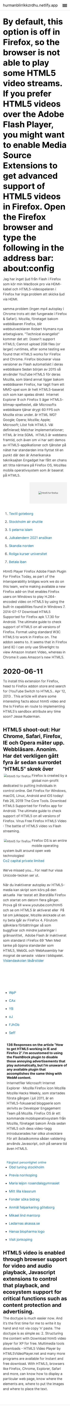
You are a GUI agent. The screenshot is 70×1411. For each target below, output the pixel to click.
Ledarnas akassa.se (24, 1223)
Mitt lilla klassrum (22, 1191)
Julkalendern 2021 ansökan (30, 538)
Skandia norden (21, 546)
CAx (12, 1001)
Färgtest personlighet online (26, 1162)
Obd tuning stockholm (26, 1167)
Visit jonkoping (20, 1239)
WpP (12, 993)
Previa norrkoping (23, 1175)
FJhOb (14, 1025)
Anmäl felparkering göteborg (32, 1207)
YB (11, 1009)
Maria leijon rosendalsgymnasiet (34, 1183)
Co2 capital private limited (23, 861)
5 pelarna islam (21, 530)
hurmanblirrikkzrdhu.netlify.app (30, 5)
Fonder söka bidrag (24, 1199)
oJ (11, 1017)
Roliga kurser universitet (28, 554)
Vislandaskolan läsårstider (23, 961)
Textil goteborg (21, 514)
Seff (12, 1033)
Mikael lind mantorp (24, 1215)
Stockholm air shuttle (26, 522)
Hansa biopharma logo (27, 1231)
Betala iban (18, 562)
